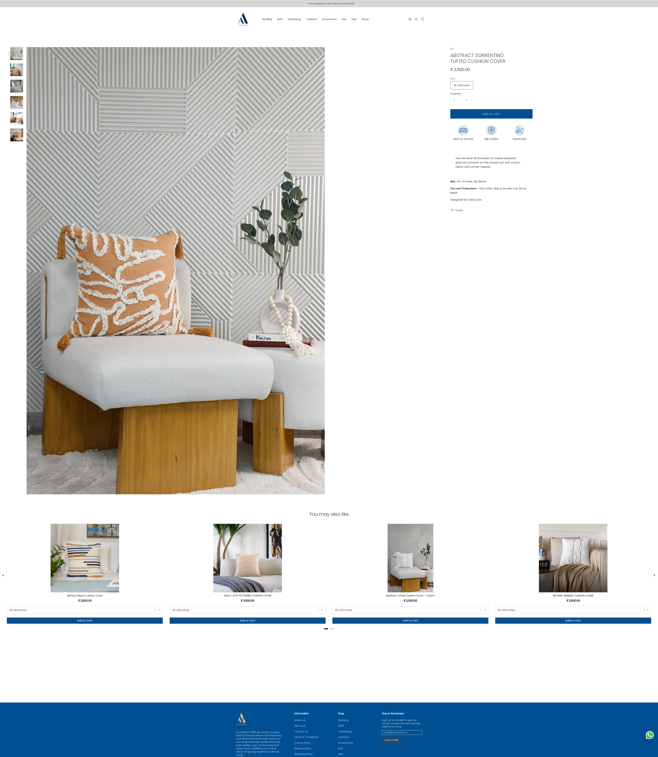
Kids (340, 748)
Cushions (344, 737)
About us (299, 720)
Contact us (301, 731)
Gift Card (299, 726)
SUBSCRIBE (392, 740)
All (452, 48)
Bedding (343, 720)
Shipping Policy (303, 754)
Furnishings (345, 731)
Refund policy (302, 748)
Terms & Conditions (306, 737)
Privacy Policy (302, 742)
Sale (340, 754)
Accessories (345, 742)
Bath (341, 726)
